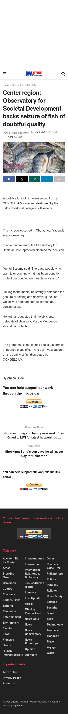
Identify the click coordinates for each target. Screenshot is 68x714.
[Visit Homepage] (34, 73)
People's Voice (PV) (53, 566)
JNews (14, 701)
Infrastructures (34, 558)
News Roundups (32, 641)
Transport (53, 636)
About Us (9, 683)
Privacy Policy (12, 677)
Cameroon (9, 583)
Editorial (8, 605)
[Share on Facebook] (9, 179)
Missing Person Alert (33, 611)
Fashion (8, 628)
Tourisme (53, 630)
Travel (51, 641)
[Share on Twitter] (22, 179)
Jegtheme (18, 705)
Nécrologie (32, 619)
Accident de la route (11, 560)
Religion (52, 590)
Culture (7, 588)
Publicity (52, 585)
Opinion (30, 649)
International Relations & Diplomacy (33, 573)
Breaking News (8, 575)
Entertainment (12, 617)
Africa (6, 568)
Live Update (32, 598)
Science (52, 602)
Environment (11, 622)
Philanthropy (55, 573)
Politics (51, 579)
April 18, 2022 (15, 136)
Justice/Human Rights (34, 585)
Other (50, 558)
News (28, 624)
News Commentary (33, 632)
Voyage (51, 647)
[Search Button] (63, 73)
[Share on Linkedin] (47, 179)
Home (6, 85)
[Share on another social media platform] (59, 179)
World (50, 653)
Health (7, 645)
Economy (9, 594)
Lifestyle (30, 592)
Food (6, 634)
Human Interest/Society (24, 85)
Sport (50, 613)
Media (29, 604)
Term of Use (10, 672)
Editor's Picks (11, 600)
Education (9, 611)
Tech (50, 619)
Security (52, 607)
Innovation (32, 564)
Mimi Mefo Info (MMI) (46, 132)
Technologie (55, 624)
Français (8, 639)
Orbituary (31, 654)
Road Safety (55, 596)
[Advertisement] (34, 34)
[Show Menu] (4, 73)
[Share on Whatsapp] (34, 179)
